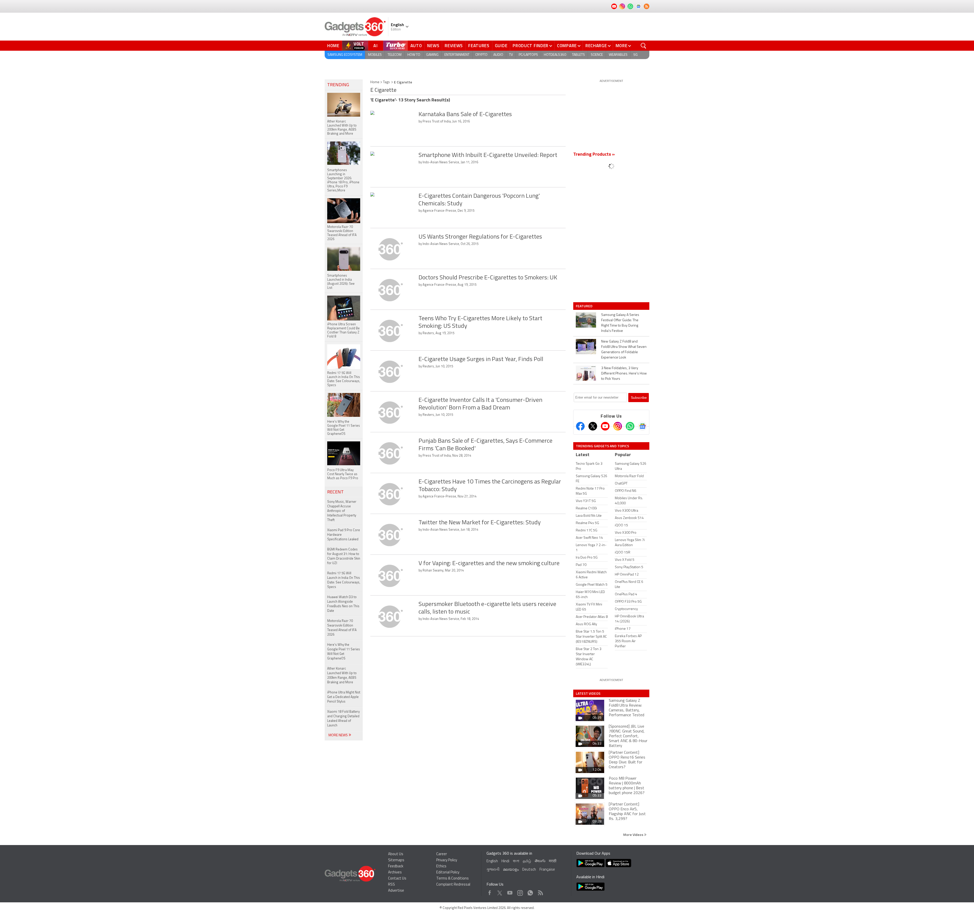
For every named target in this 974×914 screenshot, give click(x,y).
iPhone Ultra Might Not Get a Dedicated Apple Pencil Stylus (343, 697)
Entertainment (456, 55)
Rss (540, 891)
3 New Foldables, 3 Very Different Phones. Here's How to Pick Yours (624, 373)
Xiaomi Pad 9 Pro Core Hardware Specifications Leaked (343, 535)
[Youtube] (605, 426)
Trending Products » (594, 154)
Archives (395, 872)
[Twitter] (592, 426)
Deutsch (529, 870)
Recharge (596, 45)
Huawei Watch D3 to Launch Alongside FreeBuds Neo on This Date (343, 604)
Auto (416, 45)
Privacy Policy (446, 860)
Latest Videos (588, 693)
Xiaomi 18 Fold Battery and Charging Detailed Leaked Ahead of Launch (343, 718)
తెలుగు (540, 861)
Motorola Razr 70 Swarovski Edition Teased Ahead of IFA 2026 (342, 627)
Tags (386, 82)
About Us (395, 854)
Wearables (618, 55)
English (492, 861)
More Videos (633, 834)
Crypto (481, 55)
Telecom (395, 55)
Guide (501, 45)
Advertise (396, 891)
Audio (498, 55)
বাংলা (516, 861)
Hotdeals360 (555, 55)
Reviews (454, 45)
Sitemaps (396, 860)
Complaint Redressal (453, 885)
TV (511, 55)
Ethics (441, 866)
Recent (335, 492)
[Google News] (642, 426)
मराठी (552, 861)
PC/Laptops (528, 55)
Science (597, 55)
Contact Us (397, 879)
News (433, 45)
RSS (391, 885)
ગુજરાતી (492, 870)
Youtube (510, 891)
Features (479, 45)
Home (333, 45)
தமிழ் (527, 861)
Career (441, 854)
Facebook (489, 891)
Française (547, 870)
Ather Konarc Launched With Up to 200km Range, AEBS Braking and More (342, 675)
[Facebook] (580, 426)
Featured (584, 306)
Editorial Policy (447, 872)
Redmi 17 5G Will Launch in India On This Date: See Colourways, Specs (343, 580)
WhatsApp (530, 891)
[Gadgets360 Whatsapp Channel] (630, 426)
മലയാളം (511, 870)
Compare (567, 45)
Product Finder (530, 45)
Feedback (395, 866)
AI (375, 45)
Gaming (432, 55)
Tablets (578, 55)
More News (338, 735)
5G (635, 55)
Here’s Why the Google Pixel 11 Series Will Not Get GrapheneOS (343, 651)
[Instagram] (617, 426)
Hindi (505, 861)
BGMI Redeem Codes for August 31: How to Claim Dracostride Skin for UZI (343, 556)
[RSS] (646, 6)
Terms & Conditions (452, 879)
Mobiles (375, 55)
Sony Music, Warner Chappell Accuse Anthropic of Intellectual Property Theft (341, 511)
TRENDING (338, 85)
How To (413, 55)
